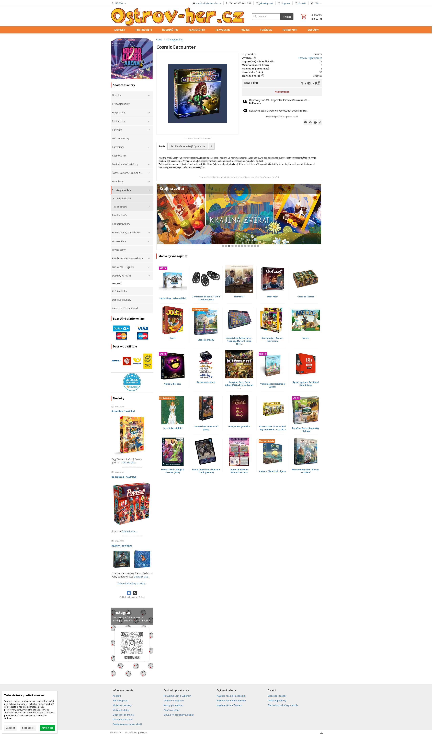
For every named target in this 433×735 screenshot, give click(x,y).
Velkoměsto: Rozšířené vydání (272, 385)
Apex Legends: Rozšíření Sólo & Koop (306, 384)
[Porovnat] (305, 122)
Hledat (287, 16)
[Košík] (311, 16)
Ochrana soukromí (123, 719)
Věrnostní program (174, 700)
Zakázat (10, 727)
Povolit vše (47, 727)
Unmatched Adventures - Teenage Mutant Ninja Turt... (239, 341)
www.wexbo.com (131, 733)
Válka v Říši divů (172, 383)
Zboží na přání (171, 710)
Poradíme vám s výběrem (177, 695)
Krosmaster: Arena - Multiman (272, 339)
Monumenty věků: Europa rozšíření (305, 471)
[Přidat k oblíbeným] (320, 122)
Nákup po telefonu (173, 705)
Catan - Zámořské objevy (272, 471)
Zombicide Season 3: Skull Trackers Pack (206, 298)
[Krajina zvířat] (239, 216)
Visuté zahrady (206, 339)
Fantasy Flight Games (310, 57)
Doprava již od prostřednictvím (279, 101)
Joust (173, 338)
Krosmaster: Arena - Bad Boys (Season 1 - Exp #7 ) (272, 428)
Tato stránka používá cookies (24, 695)
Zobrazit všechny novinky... (131, 583)
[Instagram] (132, 643)
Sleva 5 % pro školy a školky (179, 714)
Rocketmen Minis (206, 382)
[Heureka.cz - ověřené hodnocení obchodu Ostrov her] (132, 390)
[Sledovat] (310, 122)
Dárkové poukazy (277, 700)
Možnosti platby (121, 710)
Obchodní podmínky (123, 714)
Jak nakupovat (120, 700)
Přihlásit (143, 733)
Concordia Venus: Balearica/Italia (239, 471)
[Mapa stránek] (321, 733)
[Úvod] (178, 16)
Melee (305, 338)
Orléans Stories (305, 296)
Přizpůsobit (28, 727)
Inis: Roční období (172, 428)
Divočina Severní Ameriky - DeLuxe (305, 429)
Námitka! (239, 296)
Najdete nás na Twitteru (229, 705)
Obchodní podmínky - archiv (283, 705)
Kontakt (117, 695)
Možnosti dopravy (122, 705)
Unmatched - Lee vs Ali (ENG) (206, 428)
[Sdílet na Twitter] (135, 593)
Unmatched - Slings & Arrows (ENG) (172, 471)
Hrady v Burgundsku (239, 426)
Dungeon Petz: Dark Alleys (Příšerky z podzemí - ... (239, 385)
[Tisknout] (315, 122)
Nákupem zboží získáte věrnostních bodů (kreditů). (278, 110)
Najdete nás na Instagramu (231, 700)
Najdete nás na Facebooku (231, 695)
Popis (162, 146)
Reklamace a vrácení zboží (127, 724)
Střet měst (272, 296)
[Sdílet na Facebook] (129, 593)
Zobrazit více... (129, 462)
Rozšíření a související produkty (188, 146)
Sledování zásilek (277, 695)
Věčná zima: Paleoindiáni (172, 298)
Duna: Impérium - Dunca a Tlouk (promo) (206, 471)
